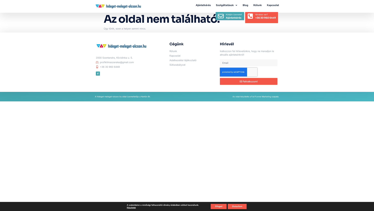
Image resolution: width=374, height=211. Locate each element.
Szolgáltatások (225, 5)
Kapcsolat (273, 5)
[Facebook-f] (98, 74)
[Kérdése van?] (250, 16)
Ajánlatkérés (203, 5)
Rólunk (257, 5)
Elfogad (218, 206)
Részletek (131, 207)
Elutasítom (237, 206)
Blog (245, 5)
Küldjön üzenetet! (234, 14)
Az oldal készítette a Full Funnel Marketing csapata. (256, 96)
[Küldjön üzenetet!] (221, 16)
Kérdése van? (261, 14)
